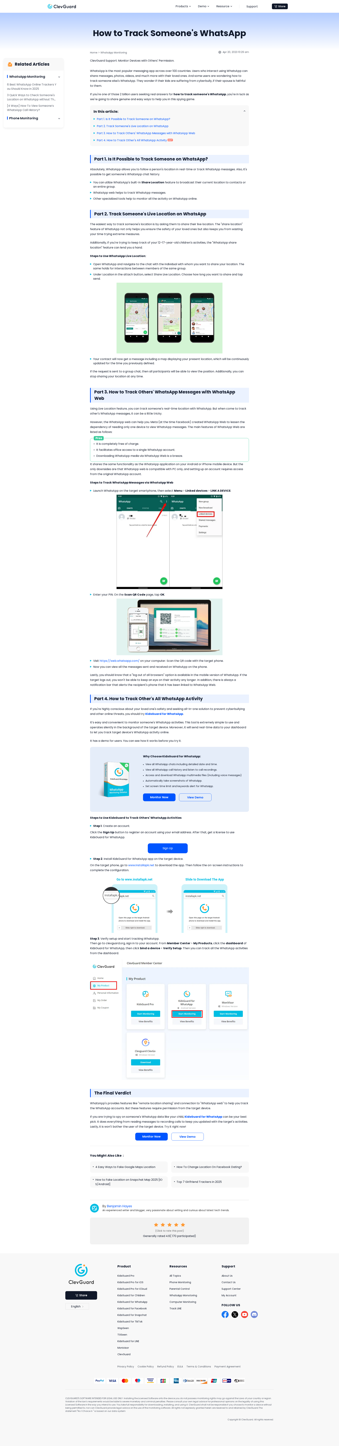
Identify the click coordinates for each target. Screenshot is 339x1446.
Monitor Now (159, 797)
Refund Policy (165, 1366)
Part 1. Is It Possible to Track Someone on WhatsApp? (133, 119)
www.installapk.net (141, 865)
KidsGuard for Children (131, 1295)
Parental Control (180, 1289)
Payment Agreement (228, 1366)
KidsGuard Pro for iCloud (132, 1289)
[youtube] (244, 1314)
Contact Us (229, 1282)
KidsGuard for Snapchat (132, 1315)
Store (282, 6)
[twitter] (234, 1314)
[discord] (254, 1314)
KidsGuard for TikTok (129, 1321)
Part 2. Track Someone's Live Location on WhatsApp (132, 126)
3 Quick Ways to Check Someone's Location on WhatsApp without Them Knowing (31, 99)
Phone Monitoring (180, 1282)
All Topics (175, 1276)
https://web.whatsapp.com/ (119, 661)
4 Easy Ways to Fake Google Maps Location (125, 1167)
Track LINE (176, 1308)
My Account (229, 1295)
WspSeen (123, 1328)
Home (93, 52)
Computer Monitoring (183, 1302)
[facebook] (225, 1314)
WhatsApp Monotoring (183, 1295)
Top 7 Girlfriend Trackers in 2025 (199, 1182)
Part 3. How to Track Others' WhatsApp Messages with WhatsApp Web (146, 133)
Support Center (231, 1289)
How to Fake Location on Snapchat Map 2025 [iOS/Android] (128, 1182)
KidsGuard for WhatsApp (132, 1302)
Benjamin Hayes (119, 1206)
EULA (180, 1366)
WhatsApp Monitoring (113, 52)
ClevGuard (123, 1354)
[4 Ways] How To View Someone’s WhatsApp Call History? (30, 108)
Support (252, 6)
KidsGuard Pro (125, 1276)
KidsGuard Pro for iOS (130, 1282)
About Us (227, 1276)
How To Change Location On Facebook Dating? (209, 1167)
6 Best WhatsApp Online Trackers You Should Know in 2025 (31, 86)
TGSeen (122, 1334)
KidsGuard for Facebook (132, 1308)
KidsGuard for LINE (128, 1341)
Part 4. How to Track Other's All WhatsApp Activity (132, 140)
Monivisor (123, 1348)
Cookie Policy (146, 1366)
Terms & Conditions (198, 1366)
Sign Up (168, 848)
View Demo (195, 797)
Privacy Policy (125, 1366)
